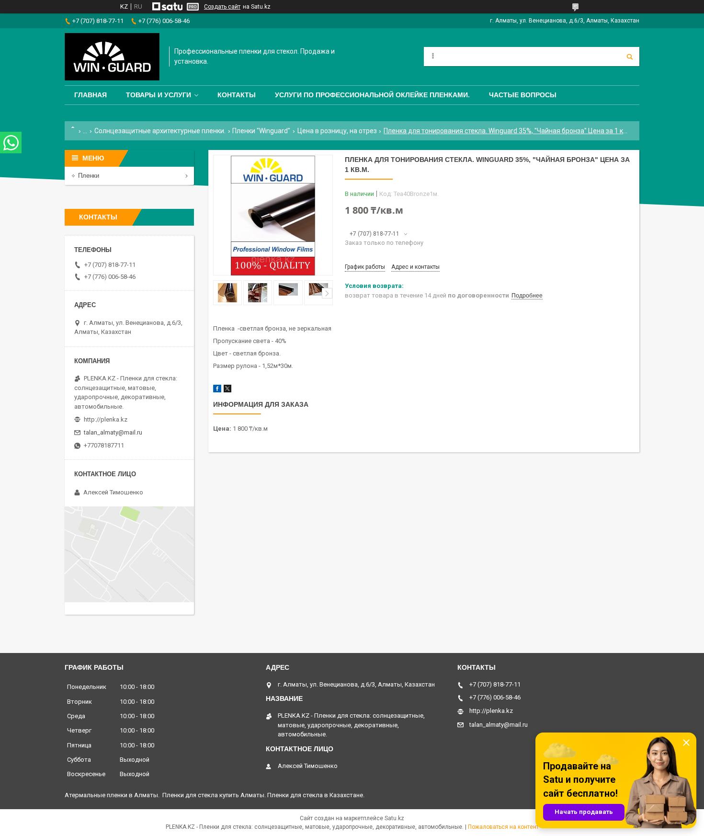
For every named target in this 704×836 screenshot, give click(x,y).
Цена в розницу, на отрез (337, 131)
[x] (227, 390)
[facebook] (217, 390)
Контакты (236, 95)
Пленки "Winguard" (261, 131)
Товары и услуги (158, 95)
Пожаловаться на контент (503, 827)
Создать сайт (222, 6)
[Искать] (629, 56)
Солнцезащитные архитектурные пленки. (160, 131)
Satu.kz (394, 818)
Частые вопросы (522, 95)
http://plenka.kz (105, 419)
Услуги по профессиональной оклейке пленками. (372, 95)
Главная (90, 95)
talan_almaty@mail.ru (113, 432)
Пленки (88, 175)
